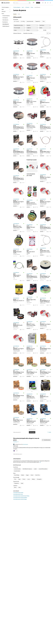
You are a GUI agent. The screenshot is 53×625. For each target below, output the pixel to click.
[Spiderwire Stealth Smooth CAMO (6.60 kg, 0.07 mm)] (45, 415)
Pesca (3, 13)
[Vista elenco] (50, 33)
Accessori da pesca (6, 15)
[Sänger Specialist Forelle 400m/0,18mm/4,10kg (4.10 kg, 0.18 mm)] (18, 96)
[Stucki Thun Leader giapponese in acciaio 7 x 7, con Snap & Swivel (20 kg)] (45, 246)
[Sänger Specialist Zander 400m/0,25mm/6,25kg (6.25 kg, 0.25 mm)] (32, 221)
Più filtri (44, 30)
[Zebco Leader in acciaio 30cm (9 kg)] (18, 270)
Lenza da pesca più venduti (18, 492)
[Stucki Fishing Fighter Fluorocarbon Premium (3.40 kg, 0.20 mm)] (32, 145)
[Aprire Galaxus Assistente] (43, 3)
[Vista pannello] (48, 33)
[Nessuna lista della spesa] (48, 3)
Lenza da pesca (5, 24)
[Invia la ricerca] (14, 3)
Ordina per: (15, 33)
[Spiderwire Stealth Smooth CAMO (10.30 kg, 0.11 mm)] (32, 415)
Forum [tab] (19, 14)
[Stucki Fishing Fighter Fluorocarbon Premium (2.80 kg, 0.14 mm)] (32, 270)
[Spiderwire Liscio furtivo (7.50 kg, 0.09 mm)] (45, 391)
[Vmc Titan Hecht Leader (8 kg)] (32, 246)
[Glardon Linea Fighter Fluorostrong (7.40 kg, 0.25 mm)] (18, 343)
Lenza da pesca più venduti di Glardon (20, 497)
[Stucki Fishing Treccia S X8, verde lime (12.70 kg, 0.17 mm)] (32, 366)
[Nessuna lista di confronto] (45, 3)
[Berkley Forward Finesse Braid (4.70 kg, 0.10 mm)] (32, 343)
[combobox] (19, 33)
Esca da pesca (5, 22)
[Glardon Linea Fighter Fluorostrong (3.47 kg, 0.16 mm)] (45, 197)
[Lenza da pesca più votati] (32, 167)
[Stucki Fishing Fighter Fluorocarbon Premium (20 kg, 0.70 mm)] (18, 121)
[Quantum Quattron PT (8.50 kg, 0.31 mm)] (45, 96)
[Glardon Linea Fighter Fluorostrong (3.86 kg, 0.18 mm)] (18, 197)
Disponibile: (25, 33)
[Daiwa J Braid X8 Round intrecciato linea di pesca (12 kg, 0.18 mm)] (32, 197)
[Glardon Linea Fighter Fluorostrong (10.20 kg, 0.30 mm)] (45, 171)
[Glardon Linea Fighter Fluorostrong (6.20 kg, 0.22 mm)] (18, 72)
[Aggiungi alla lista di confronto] (20, 58)
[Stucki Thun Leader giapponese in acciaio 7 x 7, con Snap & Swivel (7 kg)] (45, 47)
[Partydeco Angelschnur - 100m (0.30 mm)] (18, 47)
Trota (43, 21)
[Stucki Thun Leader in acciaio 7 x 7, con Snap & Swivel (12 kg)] (45, 145)
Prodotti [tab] (14, 14)
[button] (23, 50)
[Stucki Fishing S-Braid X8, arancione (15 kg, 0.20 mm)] (45, 343)
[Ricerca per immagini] (29, 3)
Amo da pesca (5, 17)
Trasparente (37, 21)
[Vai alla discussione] (32, 447)
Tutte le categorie (5, 7)
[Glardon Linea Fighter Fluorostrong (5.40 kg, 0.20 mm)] (45, 72)
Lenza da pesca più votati (18, 494)
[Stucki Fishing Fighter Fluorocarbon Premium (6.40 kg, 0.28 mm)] (45, 221)
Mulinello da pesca (5, 26)
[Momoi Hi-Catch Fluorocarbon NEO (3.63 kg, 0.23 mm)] (32, 121)
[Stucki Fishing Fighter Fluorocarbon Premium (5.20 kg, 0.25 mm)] (45, 121)
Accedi (38, 2)
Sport (3, 9)
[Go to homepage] (5, 3)
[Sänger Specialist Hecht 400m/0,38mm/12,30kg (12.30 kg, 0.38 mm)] (18, 246)
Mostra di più (32, 432)
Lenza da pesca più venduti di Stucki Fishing (21, 495)
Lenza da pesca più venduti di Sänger (20, 499)
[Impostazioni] (33, 3)
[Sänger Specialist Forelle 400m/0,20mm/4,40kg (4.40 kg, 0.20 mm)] (32, 47)
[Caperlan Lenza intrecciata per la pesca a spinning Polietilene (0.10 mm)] (32, 391)
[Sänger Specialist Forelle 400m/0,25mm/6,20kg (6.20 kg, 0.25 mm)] (32, 72)
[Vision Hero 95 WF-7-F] (18, 295)
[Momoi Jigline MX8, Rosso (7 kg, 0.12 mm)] (32, 295)
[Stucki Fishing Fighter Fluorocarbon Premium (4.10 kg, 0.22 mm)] (18, 145)
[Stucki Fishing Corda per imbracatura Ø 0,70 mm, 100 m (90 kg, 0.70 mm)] (45, 270)
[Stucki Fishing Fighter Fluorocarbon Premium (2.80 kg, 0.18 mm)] (18, 171)
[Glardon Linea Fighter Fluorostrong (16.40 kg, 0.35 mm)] (45, 319)
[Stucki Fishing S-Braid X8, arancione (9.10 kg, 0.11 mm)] (18, 391)
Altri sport (4, 11)
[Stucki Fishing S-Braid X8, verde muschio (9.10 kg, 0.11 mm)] (45, 366)
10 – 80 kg (23, 21)
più (40, 462)
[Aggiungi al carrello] (24, 58)
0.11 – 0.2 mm (16, 21)
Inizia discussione (47, 439)
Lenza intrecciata (30, 21)
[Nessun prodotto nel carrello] (50, 3)
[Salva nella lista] (22, 58)
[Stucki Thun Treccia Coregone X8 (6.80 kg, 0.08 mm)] (18, 415)
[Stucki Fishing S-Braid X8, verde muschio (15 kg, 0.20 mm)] (18, 366)
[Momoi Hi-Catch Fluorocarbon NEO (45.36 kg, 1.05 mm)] (32, 319)
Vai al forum (15, 441)
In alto (50, 432)
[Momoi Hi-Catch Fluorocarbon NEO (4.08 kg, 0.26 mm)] (18, 221)
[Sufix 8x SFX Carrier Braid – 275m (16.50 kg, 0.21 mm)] (32, 96)
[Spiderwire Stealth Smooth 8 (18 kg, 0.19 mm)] (18, 319)
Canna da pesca (5, 19)
